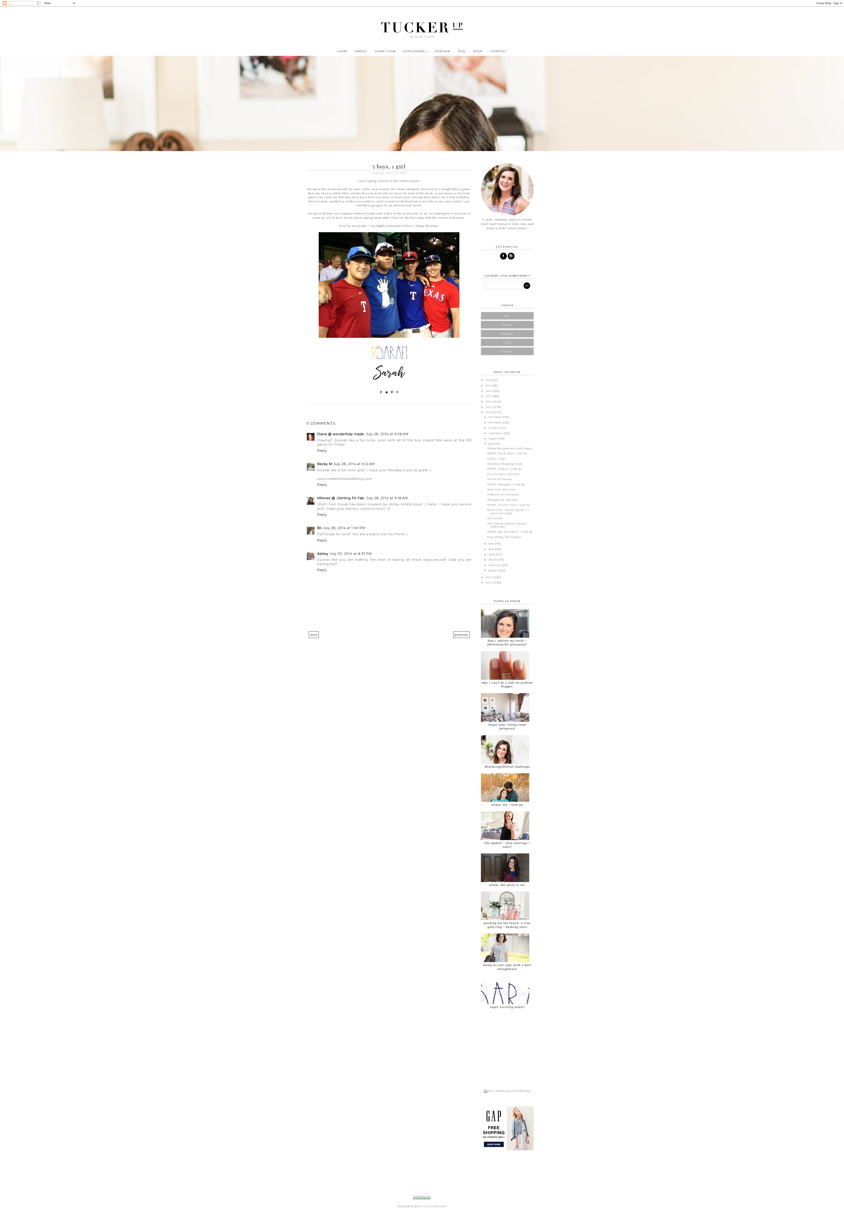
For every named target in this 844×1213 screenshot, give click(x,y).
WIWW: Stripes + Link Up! (504, 469)
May (492, 549)
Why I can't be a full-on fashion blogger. (507, 684)
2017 (489, 396)
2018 (489, 391)
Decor (507, 324)
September (496, 433)
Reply (322, 451)
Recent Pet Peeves (499, 479)
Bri (319, 528)
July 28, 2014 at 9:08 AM (387, 434)
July (491, 444)
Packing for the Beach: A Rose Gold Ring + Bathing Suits (507, 925)
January (494, 570)
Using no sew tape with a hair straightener (507, 967)
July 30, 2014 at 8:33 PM (351, 554)
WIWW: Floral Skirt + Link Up (507, 453)
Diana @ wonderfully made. (341, 434)
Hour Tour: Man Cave (501, 489)
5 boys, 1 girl (496, 459)
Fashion (507, 333)
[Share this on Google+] (397, 392)
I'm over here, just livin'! (503, 474)
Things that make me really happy (509, 448)
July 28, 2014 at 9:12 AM (354, 464)
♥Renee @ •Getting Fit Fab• (341, 498)
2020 (489, 380)
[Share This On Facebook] (381, 392)
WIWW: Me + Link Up (507, 805)
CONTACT (498, 51)
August (493, 438)
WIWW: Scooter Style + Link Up (508, 505)
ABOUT (361, 51)
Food (507, 342)
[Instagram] (511, 256)
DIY (507, 316)
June (492, 544)
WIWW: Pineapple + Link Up (506, 484)
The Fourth (494, 518)
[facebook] (503, 256)
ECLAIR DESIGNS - (434, 1206)
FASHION (442, 51)
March (493, 560)
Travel (507, 351)
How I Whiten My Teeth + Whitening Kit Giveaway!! (507, 642)
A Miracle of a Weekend (503, 494)
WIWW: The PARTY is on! (507, 885)
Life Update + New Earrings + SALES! (507, 845)
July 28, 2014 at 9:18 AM (387, 498)
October (494, 428)
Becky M (324, 464)
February (495, 565)
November (496, 422)
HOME (342, 51)
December (496, 417)
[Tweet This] (386, 392)
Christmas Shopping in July (505, 464)
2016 (489, 401)
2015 (489, 407)
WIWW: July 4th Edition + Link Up (510, 532)
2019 (489, 385)
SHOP (478, 51)
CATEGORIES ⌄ (416, 51)
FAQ (461, 51)
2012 (489, 582)
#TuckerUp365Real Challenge (507, 767)
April (492, 554)
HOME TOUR (385, 51)
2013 (489, 577)
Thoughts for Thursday (502, 500)
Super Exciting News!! (507, 1007)
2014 (489, 412)
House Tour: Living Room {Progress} (507, 726)
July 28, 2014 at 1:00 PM (344, 528)
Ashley (323, 554)
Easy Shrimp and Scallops (504, 537)
